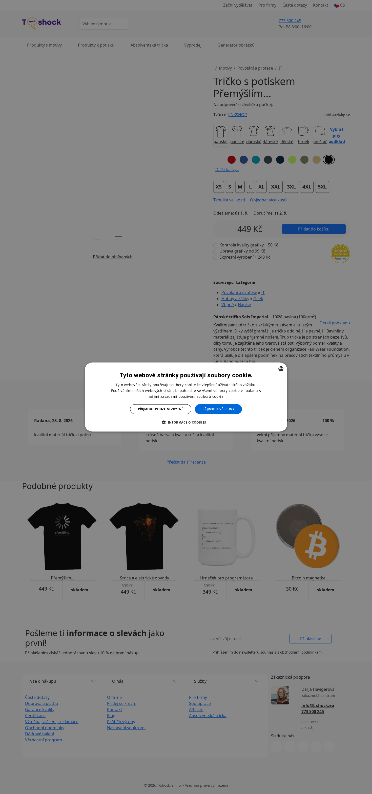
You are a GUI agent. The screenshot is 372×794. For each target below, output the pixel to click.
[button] (186, 422)
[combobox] (280, 368)
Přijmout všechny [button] (218, 409)
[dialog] (186, 397)
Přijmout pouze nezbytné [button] (160, 409)
